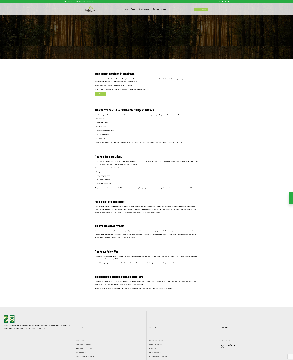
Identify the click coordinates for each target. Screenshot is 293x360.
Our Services (144, 9)
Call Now (100, 94)
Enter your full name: (196, 178)
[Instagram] (219, 1)
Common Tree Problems (155, 344)
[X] (225, 1)
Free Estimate (201, 9)
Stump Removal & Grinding (84, 348)
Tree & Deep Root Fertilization (85, 356)
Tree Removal (80, 341)
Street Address (195, 195)
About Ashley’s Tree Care (155, 341)
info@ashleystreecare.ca (86, 1)
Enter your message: (196, 206)
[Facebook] (222, 1)
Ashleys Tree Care (226, 341)
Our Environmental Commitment (157, 356)
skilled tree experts (108, 85)
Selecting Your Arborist (155, 352)
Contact (164, 9)
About (133, 9)
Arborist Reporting (81, 352)
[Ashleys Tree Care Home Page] (90, 9)
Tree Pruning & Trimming (83, 344)
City (192, 200)
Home (126, 9)
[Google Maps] (228, 1)
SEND (279, 221)
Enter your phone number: (198, 183)
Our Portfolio (152, 348)
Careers (156, 9)
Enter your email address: (197, 189)
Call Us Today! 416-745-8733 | (72, 1)
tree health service (164, 288)
